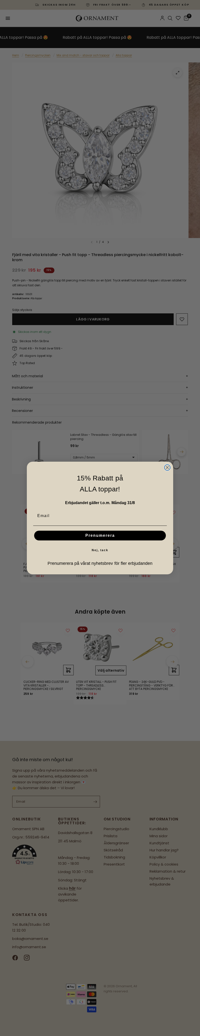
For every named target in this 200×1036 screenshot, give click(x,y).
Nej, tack (100, 550)
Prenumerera (100, 535)
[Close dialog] (167, 467)
